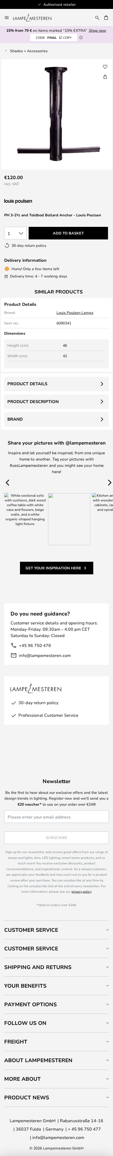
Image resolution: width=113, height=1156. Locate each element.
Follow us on (25, 1022)
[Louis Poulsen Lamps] (32, 201)
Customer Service (31, 929)
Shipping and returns (37, 967)
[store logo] (35, 17)
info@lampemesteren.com (45, 655)
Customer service (31, 948)
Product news (26, 1097)
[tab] (56, 929)
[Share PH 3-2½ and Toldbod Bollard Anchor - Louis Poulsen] (105, 77)
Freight (15, 1041)
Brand (15, 419)
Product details (27, 384)
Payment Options (30, 1004)
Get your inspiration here (53, 567)
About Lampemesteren (38, 1060)
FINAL (53, 37)
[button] (105, 67)
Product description (33, 401)
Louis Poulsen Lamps (74, 312)
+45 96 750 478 (35, 645)
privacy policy (81, 891)
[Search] (97, 17)
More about (22, 1078)
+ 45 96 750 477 (84, 1129)
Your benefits (25, 985)
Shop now (97, 30)
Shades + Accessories (29, 50)
